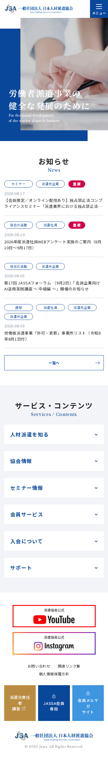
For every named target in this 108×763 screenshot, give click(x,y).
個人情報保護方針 (54, 674)
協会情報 (21, 461)
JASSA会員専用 (54, 706)
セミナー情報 (26, 487)
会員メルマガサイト (88, 705)
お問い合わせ (39, 666)
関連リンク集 (69, 666)
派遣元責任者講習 (20, 702)
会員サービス (26, 514)
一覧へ (54, 362)
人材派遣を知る (29, 434)
